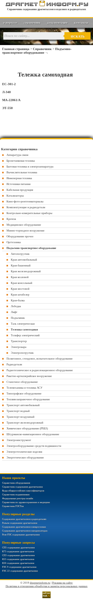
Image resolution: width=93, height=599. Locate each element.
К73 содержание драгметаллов (18, 551)
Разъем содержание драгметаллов (19, 523)
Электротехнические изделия (24, 451)
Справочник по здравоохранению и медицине (26, 502)
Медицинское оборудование (23, 224)
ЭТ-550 (7, 108)
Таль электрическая (23, 323)
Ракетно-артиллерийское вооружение (29, 376)
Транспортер (19, 341)
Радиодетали (14, 364)
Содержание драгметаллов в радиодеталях (24, 519)
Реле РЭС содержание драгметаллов (21, 534)
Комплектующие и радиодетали (25, 207)
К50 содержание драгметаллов (18, 563)
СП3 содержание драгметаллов (18, 555)
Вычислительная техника (21, 172)
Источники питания (18, 184)
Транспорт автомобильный (23, 405)
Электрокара (18, 347)
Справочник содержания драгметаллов (22, 486)
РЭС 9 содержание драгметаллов (19, 567)
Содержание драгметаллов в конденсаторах (25, 530)
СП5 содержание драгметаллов (18, 547)
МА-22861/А (11, 100)
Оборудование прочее (20, 236)
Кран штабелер (20, 294)
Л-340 (6, 92)
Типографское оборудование (24, 393)
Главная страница (15, 49)
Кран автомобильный (24, 259)
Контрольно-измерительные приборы (29, 213)
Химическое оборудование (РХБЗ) (27, 428)
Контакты (81, 22)
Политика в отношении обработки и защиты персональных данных (47, 586)
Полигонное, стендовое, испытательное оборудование (39, 358)
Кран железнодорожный (26, 271)
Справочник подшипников (15, 494)
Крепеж (11, 219)
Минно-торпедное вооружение (25, 230)
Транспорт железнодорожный (24, 422)
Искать (78, 36)
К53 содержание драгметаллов (18, 559)
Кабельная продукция (19, 189)
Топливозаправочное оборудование (28, 399)
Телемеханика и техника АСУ (24, 387)
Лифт (14, 312)
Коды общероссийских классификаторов (23, 490)
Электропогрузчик (22, 352)
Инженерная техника (19, 178)
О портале (10, 22)
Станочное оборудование (22, 381)
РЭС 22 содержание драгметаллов (20, 570)
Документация (57, 22)
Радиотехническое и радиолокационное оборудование (39, 370)
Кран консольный (21, 283)
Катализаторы (15, 195)
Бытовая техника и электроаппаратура (29, 166)
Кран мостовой (20, 288)
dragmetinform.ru (40, 582)
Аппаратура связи (17, 154)
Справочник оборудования (16, 483)
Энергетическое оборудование (25, 457)
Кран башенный (20, 265)
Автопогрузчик (20, 253)
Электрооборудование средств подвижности (33, 445)
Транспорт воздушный (20, 416)
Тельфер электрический (25, 335)
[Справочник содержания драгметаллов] (46, 5)
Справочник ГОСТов (13, 506)
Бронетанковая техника (20, 160)
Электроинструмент (18, 440)
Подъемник (18, 317)
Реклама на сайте (62, 582)
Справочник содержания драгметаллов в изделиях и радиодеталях (46, 9)
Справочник (32, 22)
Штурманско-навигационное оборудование (32, 434)
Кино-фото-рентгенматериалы (24, 201)
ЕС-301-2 (9, 84)
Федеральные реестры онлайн (17, 498)
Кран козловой (20, 277)
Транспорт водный (18, 411)
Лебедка (16, 306)
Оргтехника (13, 242)
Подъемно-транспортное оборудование (37, 50)
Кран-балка (18, 300)
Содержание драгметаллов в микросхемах (24, 526)
